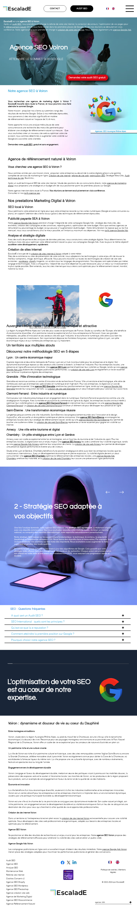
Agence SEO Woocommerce (19, 900)
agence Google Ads (122, 29)
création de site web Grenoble (61, 389)
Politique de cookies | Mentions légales (113, 870)
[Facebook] (62, 862)
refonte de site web (80, 175)
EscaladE (120, 882)
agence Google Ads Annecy (26, 444)
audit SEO (16, 24)
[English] (112, 9)
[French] (106, 9)
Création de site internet (60, 175)
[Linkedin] (74, 862)
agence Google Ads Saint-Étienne (94, 419)
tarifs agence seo (32, 193)
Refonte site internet (15, 875)
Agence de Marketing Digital (19, 896)
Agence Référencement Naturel (20, 903)
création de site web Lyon (82, 369)
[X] (68, 862)
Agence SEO (12, 864)
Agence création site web (17, 893)
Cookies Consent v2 (15, 878)
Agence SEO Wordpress (17, 885)
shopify (32, 261)
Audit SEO (10, 860)
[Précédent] (108, 492)
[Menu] (130, 9)
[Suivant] (122, 492)
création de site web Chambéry (56, 458)
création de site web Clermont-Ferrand (44, 405)
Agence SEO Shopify (15, 882)
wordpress (23, 261)
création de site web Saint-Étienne (52, 422)
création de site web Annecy (88, 444)
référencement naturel (16, 27)
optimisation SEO (97, 175)
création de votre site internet (71, 29)
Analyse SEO (12, 867)
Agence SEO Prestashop (17, 889)
